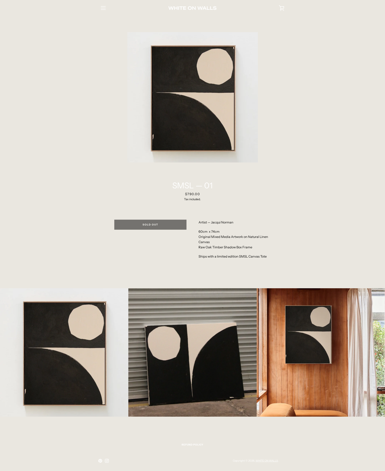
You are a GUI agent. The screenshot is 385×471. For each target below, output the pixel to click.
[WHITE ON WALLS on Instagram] (107, 460)
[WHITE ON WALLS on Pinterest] (100, 460)
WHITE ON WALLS (266, 460)
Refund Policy (193, 444)
